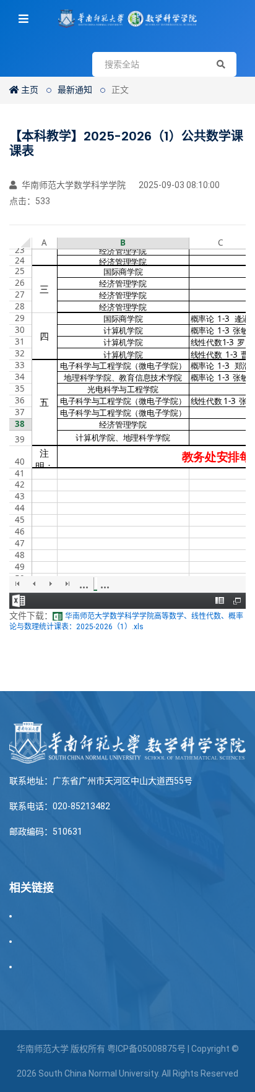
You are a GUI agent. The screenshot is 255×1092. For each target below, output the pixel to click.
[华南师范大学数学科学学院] (128, 18)
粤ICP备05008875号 (146, 1049)
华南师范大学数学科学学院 (73, 185)
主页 (28, 90)
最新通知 (75, 90)
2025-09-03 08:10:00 (178, 185)
